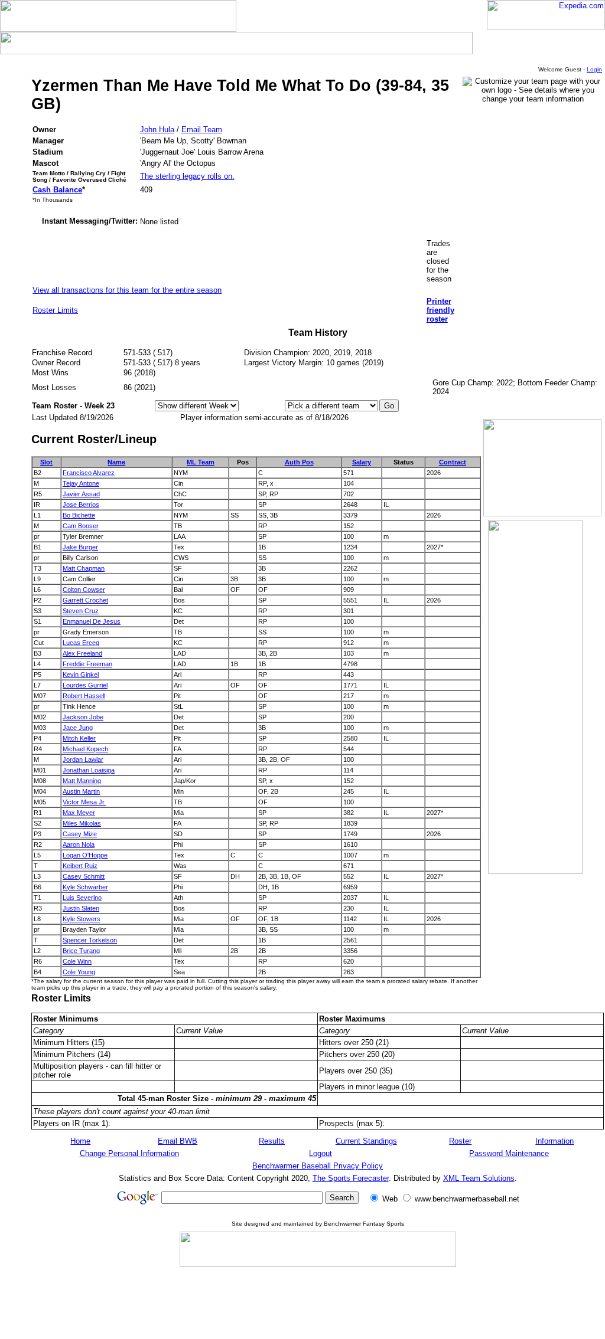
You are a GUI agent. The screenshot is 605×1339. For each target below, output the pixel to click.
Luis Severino (82, 897)
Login (594, 69)
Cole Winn (77, 961)
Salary (361, 462)
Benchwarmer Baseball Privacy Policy (317, 1165)
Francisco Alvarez (89, 472)
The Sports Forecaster (351, 1178)
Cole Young (79, 971)
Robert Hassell (84, 695)
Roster (460, 1141)
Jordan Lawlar (83, 759)
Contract (452, 462)
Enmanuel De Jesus (92, 621)
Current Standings (366, 1141)
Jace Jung (78, 727)
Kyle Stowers (81, 918)
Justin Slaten (81, 908)
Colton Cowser (84, 589)
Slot (46, 462)
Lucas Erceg (81, 642)
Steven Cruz (81, 610)
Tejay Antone (81, 483)
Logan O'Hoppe (85, 855)
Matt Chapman (84, 568)
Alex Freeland (82, 653)
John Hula (157, 129)
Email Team (201, 129)
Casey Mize (80, 833)
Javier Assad (81, 493)
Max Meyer (79, 812)
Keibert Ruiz (80, 865)
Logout (320, 1153)
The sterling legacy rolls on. (187, 176)
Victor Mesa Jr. (84, 802)
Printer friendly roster (440, 310)
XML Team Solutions (479, 1178)
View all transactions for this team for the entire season (127, 290)
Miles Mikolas (82, 823)
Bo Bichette (79, 515)
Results (272, 1141)
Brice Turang (81, 950)
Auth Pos (299, 462)
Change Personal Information (129, 1153)
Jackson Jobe (83, 717)
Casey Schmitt (84, 876)
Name (116, 462)
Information (554, 1141)
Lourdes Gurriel (85, 685)
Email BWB (177, 1141)
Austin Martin (81, 791)
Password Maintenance (509, 1153)
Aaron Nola (79, 844)
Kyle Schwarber (85, 887)
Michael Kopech (85, 748)
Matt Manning (82, 780)
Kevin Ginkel (81, 674)
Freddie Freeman (87, 663)
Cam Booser (81, 525)
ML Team (200, 462)
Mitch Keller (79, 738)
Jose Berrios (81, 504)
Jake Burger (80, 547)
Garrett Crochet (85, 600)
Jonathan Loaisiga (89, 770)
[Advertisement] (318, 1302)
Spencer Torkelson (90, 940)
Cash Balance (57, 189)
